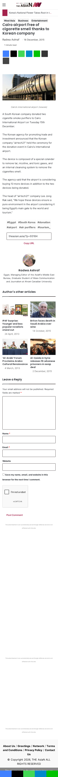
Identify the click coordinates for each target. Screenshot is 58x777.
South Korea (27, 222)
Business (23, 20)
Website (6, 461)
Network (38, 746)
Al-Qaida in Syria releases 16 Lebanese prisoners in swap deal (42, 362)
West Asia (9, 20)
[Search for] (54, 6)
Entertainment (39, 20)
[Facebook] (6, 54)
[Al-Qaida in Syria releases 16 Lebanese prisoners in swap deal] (43, 347)
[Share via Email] (44, 54)
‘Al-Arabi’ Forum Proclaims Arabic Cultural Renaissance (15, 361)
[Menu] (4, 6)
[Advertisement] (29, 560)
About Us (9, 746)
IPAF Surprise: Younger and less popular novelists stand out (12, 325)
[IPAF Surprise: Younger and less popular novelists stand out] (15, 310)
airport (12, 227)
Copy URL (29, 243)
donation (44, 222)
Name (6, 433)
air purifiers (28, 227)
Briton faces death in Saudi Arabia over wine (42, 323)
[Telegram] (29, 54)
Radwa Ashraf (10, 39)
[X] (13, 54)
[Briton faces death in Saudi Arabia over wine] (43, 310)
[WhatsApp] (21, 54)
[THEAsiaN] (29, 4)
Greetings (24, 746)
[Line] (37, 54)
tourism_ (44, 227)
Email (6, 447)
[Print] (6, 61)
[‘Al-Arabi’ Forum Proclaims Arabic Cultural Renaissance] (15, 347)
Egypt (12, 222)
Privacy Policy (33, 750)
